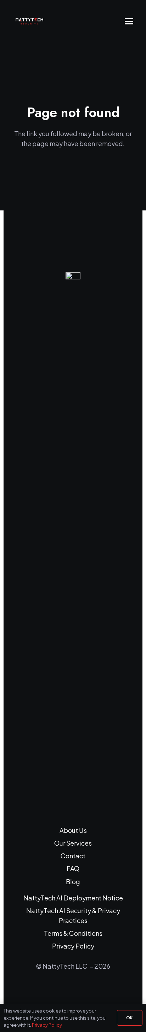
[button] (129, 21)
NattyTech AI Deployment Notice (73, 898)
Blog (73, 881)
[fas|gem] (73, 537)
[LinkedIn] (64, 990)
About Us (73, 830)
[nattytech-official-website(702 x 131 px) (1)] (32, 21)
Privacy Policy (73, 946)
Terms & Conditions (73, 933)
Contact (73, 856)
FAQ (73, 868)
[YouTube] (82, 990)
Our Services (73, 843)
